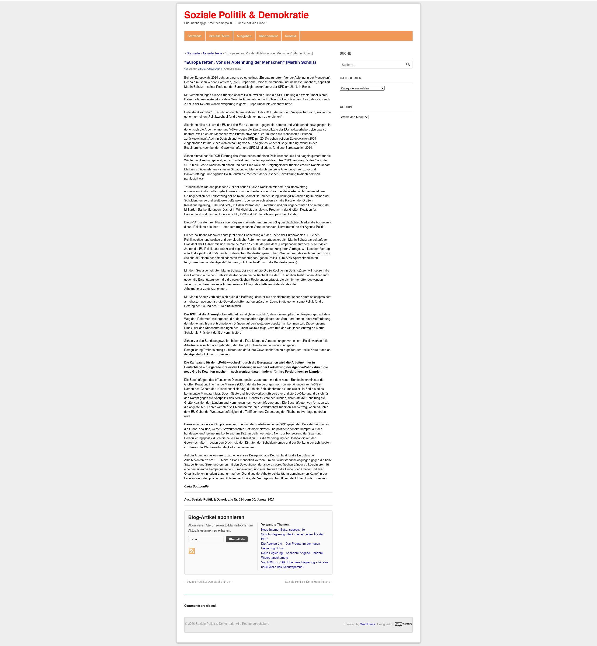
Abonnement (268, 36)
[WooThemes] (403, 624)
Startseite (195, 36)
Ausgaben (244, 36)
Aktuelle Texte (219, 36)
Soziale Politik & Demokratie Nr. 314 (209, 581)
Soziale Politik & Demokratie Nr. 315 (307, 581)
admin (193, 68)
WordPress (367, 624)
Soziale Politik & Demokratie (246, 14)
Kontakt (290, 36)
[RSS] (191, 551)
